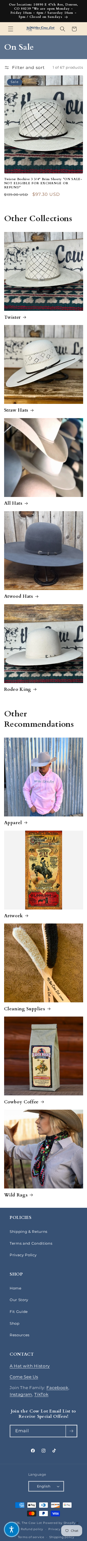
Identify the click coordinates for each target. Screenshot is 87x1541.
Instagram (21, 1394)
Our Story (19, 1299)
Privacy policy (59, 1529)
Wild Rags (16, 1195)
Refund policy (32, 1529)
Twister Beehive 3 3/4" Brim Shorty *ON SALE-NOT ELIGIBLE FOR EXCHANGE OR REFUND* (43, 183)
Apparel (13, 823)
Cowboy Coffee (21, 1102)
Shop (15, 1323)
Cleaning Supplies (24, 1009)
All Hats (13, 503)
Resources (19, 1335)
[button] (10, 29)
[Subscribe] (71, 1431)
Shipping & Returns (28, 1231)
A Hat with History (30, 1366)
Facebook (57, 1387)
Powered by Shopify (60, 1523)
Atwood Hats (18, 596)
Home (16, 1288)
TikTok (41, 1394)
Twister (12, 317)
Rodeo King (17, 689)
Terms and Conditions (31, 1243)
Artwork (13, 916)
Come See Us (24, 1376)
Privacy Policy (23, 1255)
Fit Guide (19, 1311)
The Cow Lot (32, 1523)
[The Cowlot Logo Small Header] (40, 29)
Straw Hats (16, 410)
